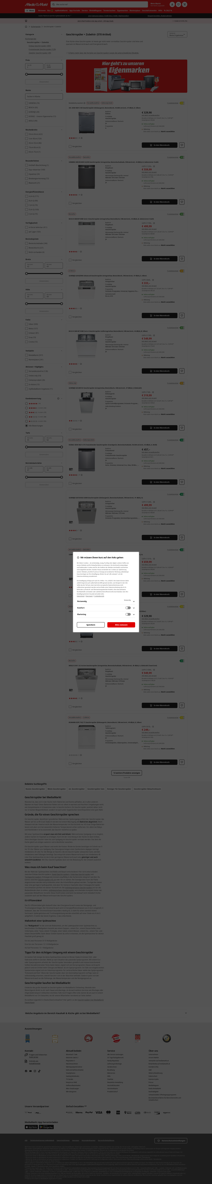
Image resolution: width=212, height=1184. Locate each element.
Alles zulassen (121, 625)
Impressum (89, 596)
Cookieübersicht (99, 596)
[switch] (128, 607)
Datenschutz (80, 596)
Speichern (90, 625)
